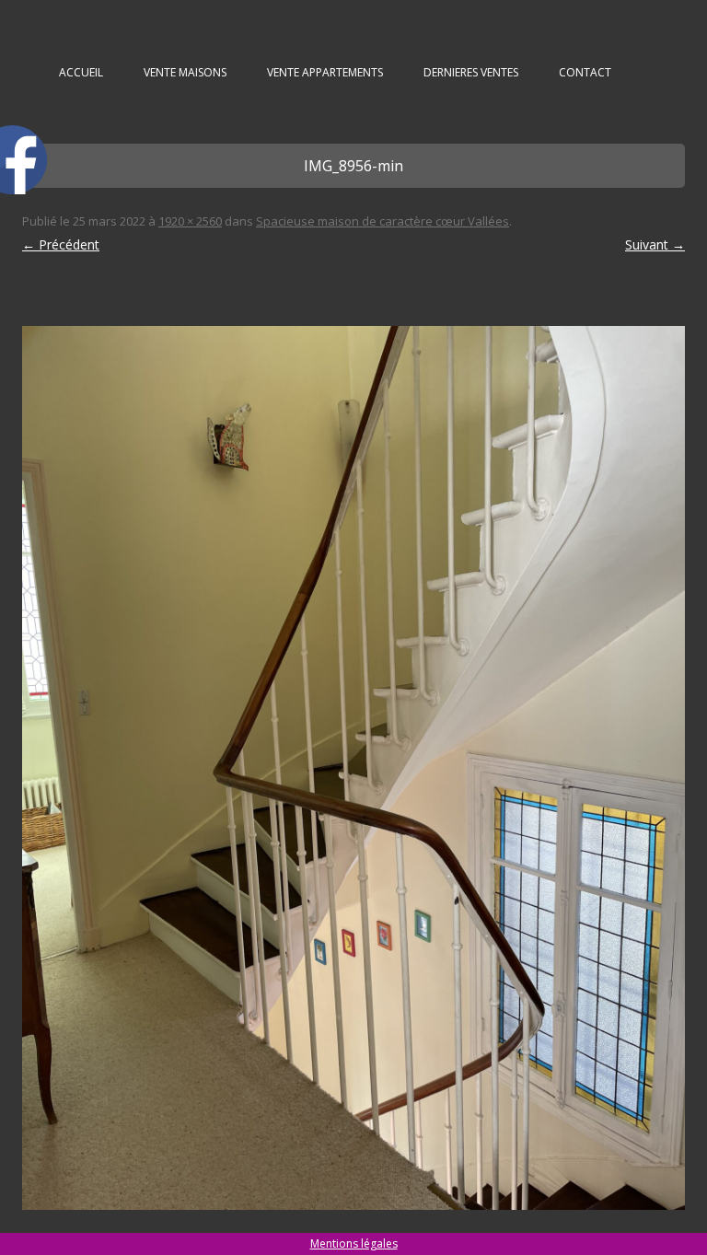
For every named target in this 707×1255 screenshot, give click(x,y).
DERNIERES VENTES (470, 72)
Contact (585, 72)
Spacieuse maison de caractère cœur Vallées (382, 221)
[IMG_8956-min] (353, 768)
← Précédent (60, 244)
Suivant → (655, 244)
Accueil (81, 72)
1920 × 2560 (190, 221)
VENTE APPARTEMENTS (325, 72)
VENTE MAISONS (185, 72)
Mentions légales (354, 1243)
